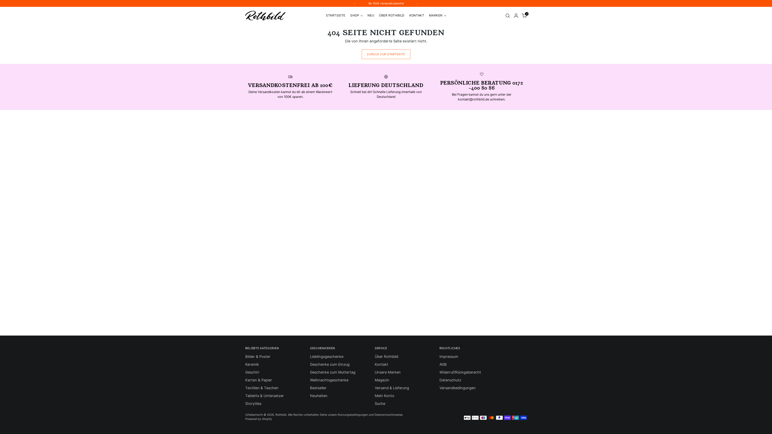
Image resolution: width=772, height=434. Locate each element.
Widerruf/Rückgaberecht (460, 372)
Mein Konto (384, 396)
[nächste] (417, 3)
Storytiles (253, 403)
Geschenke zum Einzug (330, 364)
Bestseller (318, 388)
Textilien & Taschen (261, 388)
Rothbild (280, 414)
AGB (443, 364)
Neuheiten (318, 396)
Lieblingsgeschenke (326, 356)
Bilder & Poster (257, 356)
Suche (380, 403)
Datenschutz (450, 380)
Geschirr (252, 372)
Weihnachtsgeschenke (329, 380)
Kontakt (381, 364)
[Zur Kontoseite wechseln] (516, 16)
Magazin (382, 380)
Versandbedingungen (457, 388)
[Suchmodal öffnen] (508, 16)
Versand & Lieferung (392, 388)
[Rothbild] (265, 15)
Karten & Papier (258, 380)
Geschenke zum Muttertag (332, 372)
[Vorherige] (354, 3)
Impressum (448, 356)
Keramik (252, 364)
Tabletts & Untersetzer (264, 396)
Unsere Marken (388, 372)
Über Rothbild (386, 356)
